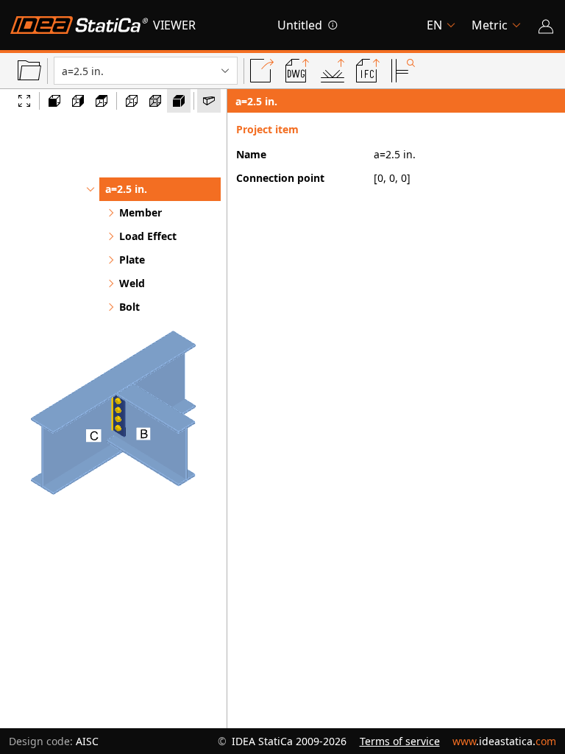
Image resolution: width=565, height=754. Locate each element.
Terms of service (400, 741)
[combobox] (63, 71)
